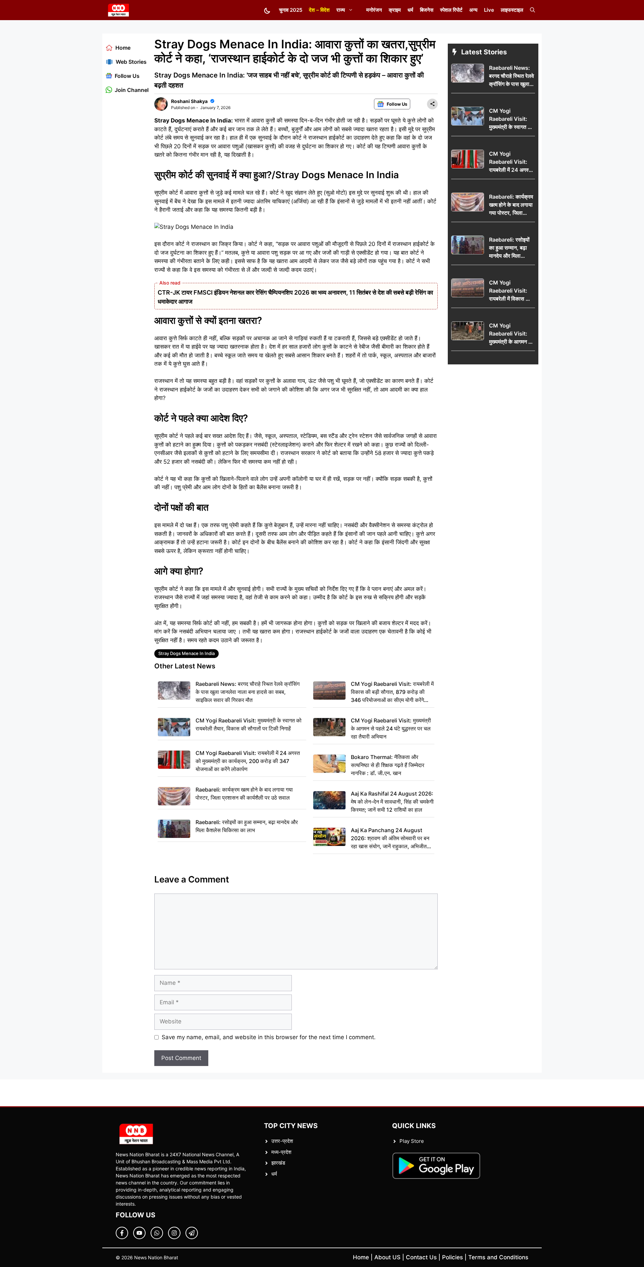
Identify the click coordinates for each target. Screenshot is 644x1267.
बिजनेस (426, 10)
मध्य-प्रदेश (281, 1152)
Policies (452, 1257)
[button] (532, 10)
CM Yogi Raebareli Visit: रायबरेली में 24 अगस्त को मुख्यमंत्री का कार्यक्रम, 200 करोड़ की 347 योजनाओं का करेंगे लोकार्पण (248, 761)
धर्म (410, 10)
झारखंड (278, 1163)
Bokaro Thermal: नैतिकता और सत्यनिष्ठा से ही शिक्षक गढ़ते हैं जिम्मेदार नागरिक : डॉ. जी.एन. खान (387, 765)
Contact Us (421, 1257)
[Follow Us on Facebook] (122, 1233)
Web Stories (131, 61)
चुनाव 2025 (290, 10)
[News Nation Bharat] (118, 10)
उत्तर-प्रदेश (282, 1141)
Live (489, 10)
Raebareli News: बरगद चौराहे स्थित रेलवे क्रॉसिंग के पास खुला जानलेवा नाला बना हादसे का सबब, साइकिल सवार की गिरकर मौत (248, 691)
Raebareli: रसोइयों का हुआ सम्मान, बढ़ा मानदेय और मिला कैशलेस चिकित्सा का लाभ (247, 826)
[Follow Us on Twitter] (139, 1233)
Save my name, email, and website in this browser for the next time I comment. (269, 1037)
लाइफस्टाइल (512, 10)
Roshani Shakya (189, 101)
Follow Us (127, 75)
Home (122, 47)
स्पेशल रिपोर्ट (451, 10)
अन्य (473, 10)
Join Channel (132, 90)
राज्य (340, 10)
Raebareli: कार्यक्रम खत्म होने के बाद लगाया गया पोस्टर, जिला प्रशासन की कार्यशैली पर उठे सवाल (244, 793)
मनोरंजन (374, 10)
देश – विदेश (319, 10)
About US (387, 1257)
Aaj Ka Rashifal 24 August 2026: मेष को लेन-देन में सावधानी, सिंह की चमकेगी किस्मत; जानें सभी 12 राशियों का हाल (392, 801)
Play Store (411, 1141)
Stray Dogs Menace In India (186, 653)
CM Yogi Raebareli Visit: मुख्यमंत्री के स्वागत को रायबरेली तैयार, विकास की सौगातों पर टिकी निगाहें (249, 724)
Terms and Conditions (498, 1257)
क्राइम (395, 10)
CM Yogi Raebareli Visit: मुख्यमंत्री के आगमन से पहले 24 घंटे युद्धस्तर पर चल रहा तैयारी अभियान (391, 728)
